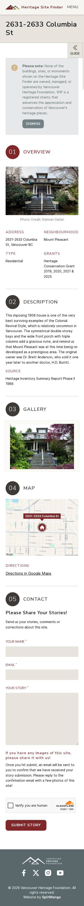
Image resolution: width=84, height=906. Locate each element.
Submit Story (26, 825)
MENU (72, 7)
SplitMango (51, 897)
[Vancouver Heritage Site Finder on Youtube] (60, 873)
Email (11, 664)
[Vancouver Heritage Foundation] (13, 7)
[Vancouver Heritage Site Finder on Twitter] (36, 873)
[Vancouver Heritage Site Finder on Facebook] (24, 873)
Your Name (16, 641)
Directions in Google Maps (28, 573)
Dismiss (33, 124)
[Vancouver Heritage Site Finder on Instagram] (48, 873)
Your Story (17, 688)
